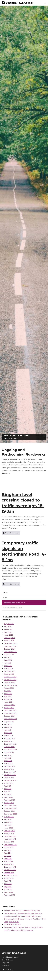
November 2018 (10, 870)
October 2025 (9, 649)
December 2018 (10, 867)
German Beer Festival (12, 924)
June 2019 (7, 853)
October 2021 (9, 778)
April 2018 (7, 889)
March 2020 (8, 828)
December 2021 (10, 772)
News (5, 597)
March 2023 (8, 736)
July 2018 (7, 881)
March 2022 (8, 764)
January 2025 (9, 674)
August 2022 (9, 752)
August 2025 (9, 655)
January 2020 (9, 833)
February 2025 (9, 671)
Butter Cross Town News (12, 608)
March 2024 (8, 702)
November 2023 (10, 713)
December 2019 (10, 836)
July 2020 (7, 819)
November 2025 (10, 646)
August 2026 (9, 624)
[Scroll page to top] (44, 966)
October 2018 (9, 873)
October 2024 (9, 683)
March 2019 (8, 861)
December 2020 (10, 806)
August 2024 (9, 688)
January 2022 (9, 769)
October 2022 (9, 747)
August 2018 (9, 878)
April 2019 (7, 859)
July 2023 (7, 724)
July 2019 (7, 850)
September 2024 (10, 685)
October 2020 (9, 811)
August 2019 (9, 847)
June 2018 (7, 884)
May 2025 (7, 663)
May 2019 (7, 856)
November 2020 (10, 808)
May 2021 (7, 792)
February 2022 (9, 766)
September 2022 (10, 750)
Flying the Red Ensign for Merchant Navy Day (22, 911)
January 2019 (9, 864)
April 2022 (8, 761)
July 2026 (7, 627)
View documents (12, 533)
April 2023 (8, 733)
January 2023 (9, 741)
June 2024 (8, 694)
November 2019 (10, 839)
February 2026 (9, 638)
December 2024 (10, 677)
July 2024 (7, 691)
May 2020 (7, 825)
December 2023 (10, 710)
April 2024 (8, 699)
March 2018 (8, 892)
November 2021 (10, 775)
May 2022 (7, 758)
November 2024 (10, 680)
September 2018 (10, 875)
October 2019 (9, 842)
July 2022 (7, 755)
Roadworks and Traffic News (14, 603)
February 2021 (9, 800)
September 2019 (10, 845)
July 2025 (7, 657)
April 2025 (8, 666)
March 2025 (8, 669)
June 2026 (8, 629)
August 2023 (9, 722)
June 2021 (7, 789)
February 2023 (9, 738)
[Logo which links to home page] (17, 3)
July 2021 (7, 786)
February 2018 (9, 895)
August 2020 (9, 817)
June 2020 (8, 822)
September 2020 (10, 814)
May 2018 (7, 887)
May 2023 (7, 730)
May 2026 (7, 632)
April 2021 (7, 794)
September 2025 (10, 652)
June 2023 (8, 727)
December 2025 (10, 643)
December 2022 (10, 744)
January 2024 (9, 708)
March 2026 (8, 635)
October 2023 (9, 716)
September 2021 (10, 780)
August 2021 (8, 783)
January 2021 (9, 803)
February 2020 (9, 831)
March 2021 (8, 797)
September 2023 (10, 719)
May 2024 (7, 697)
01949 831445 (8, 970)
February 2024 (9, 705)
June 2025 (8, 660)
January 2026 (9, 641)
